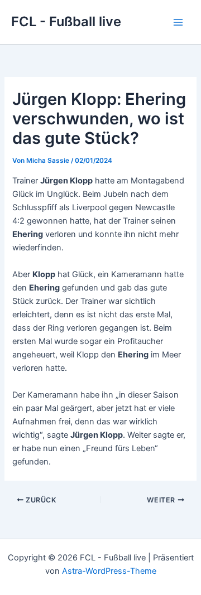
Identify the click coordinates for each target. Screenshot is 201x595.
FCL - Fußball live (66, 21)
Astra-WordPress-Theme (109, 571)
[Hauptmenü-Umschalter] (178, 22)
